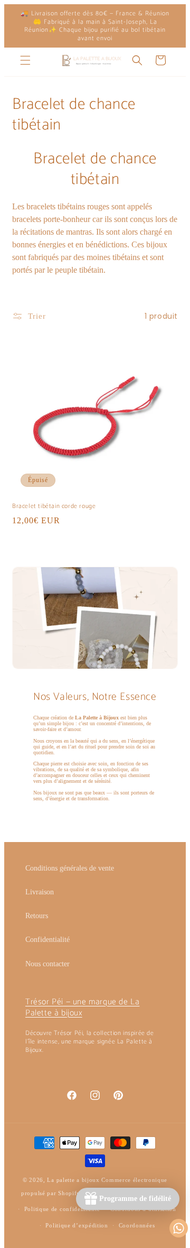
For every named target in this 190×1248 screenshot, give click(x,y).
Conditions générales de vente (69, 868)
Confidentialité (47, 940)
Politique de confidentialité (62, 1209)
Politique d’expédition (76, 1225)
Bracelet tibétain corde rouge (54, 506)
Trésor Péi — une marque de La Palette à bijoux (82, 1007)
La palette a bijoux (73, 1180)
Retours (36, 916)
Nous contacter (47, 964)
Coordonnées (137, 1225)
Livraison (39, 892)
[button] (25, 60)
